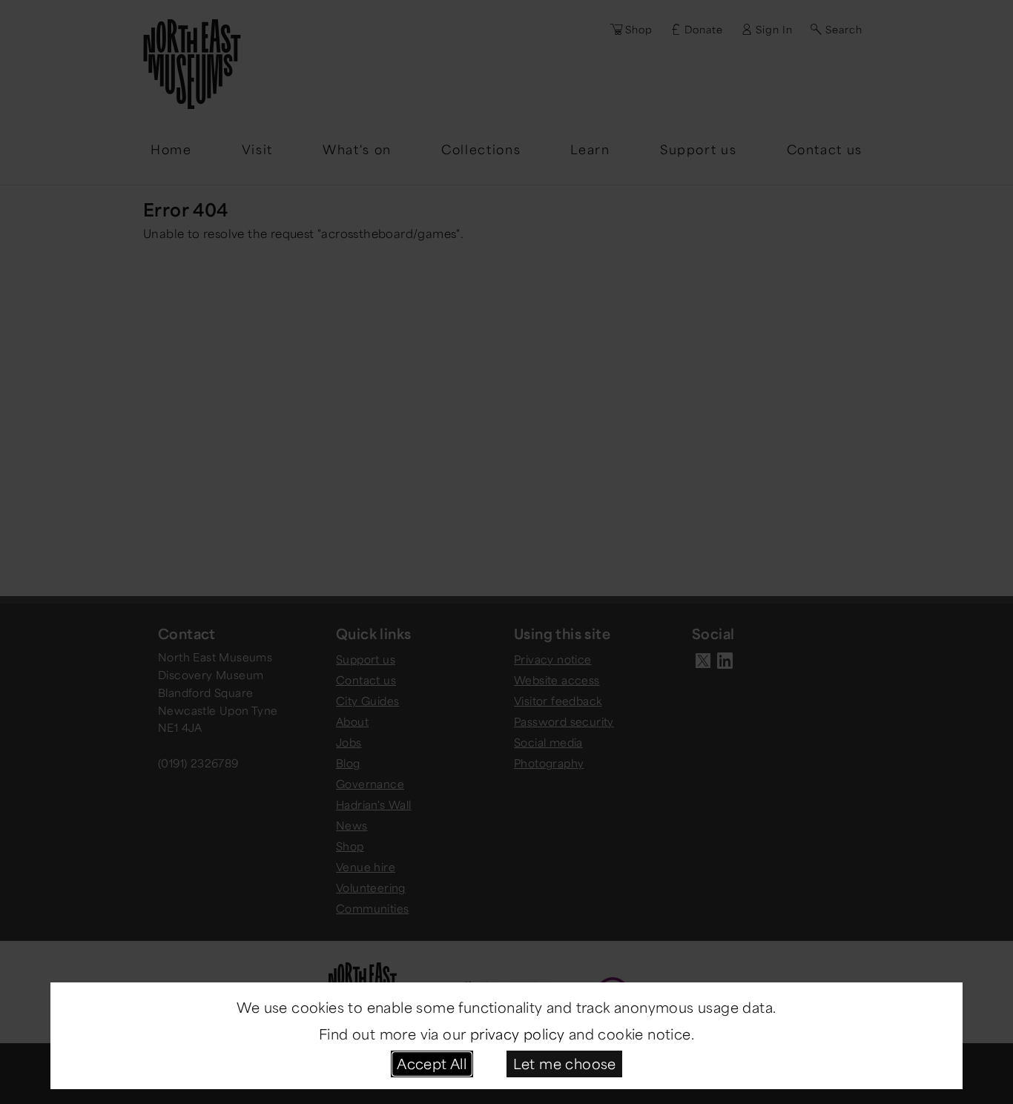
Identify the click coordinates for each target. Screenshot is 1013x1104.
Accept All (431, 1063)
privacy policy (517, 1033)
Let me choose (564, 1063)
